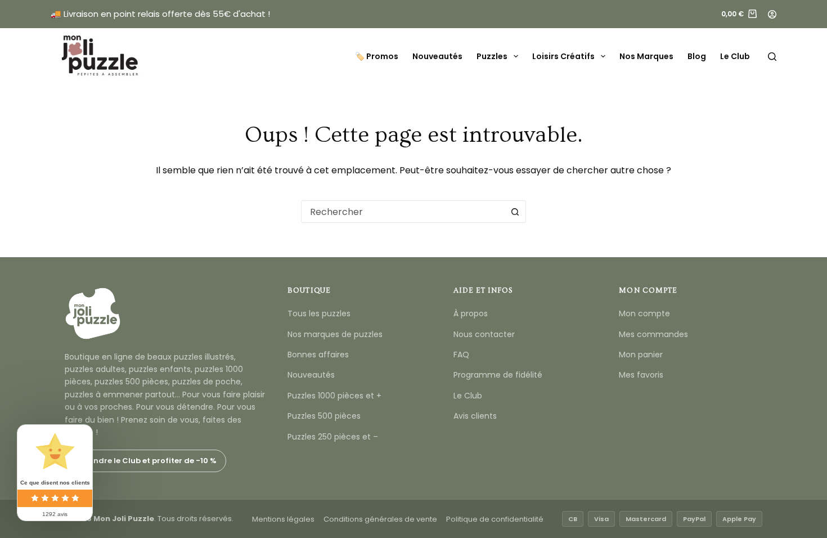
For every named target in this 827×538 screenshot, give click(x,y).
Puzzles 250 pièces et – (332, 436)
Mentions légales (283, 519)
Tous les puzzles (318, 313)
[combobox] (403, 211)
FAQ (461, 354)
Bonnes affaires (318, 354)
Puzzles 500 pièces (324, 416)
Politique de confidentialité (494, 519)
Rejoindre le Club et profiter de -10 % (145, 460)
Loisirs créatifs (563, 56)
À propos (470, 313)
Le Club (735, 56)
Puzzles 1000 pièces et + (334, 395)
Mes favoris (641, 374)
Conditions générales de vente (380, 519)
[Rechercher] (772, 56)
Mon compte (644, 313)
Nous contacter (484, 334)
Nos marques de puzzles (335, 334)
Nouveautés (437, 56)
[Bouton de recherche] (514, 211)
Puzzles (492, 56)
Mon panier (641, 354)
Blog (696, 56)
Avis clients (475, 416)
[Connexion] (772, 14)
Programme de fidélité (497, 374)
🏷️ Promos (376, 56)
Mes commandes (653, 334)
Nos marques (646, 56)
